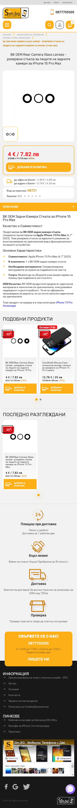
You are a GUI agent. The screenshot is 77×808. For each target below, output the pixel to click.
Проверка (38, 615)
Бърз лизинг (38, 555)
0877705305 (65, 12)
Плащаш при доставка (38, 524)
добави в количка (19, 388)
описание (10, 206)
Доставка (38, 584)
